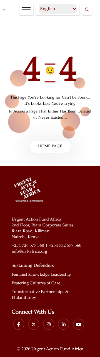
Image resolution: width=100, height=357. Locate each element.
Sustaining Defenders (33, 265)
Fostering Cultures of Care (36, 283)
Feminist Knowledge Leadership (41, 275)
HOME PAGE (50, 146)
